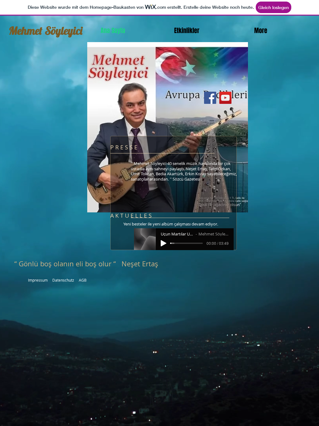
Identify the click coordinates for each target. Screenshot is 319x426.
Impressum (38, 280)
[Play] (163, 243)
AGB (83, 280)
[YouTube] (225, 98)
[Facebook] (210, 98)
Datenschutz (63, 280)
